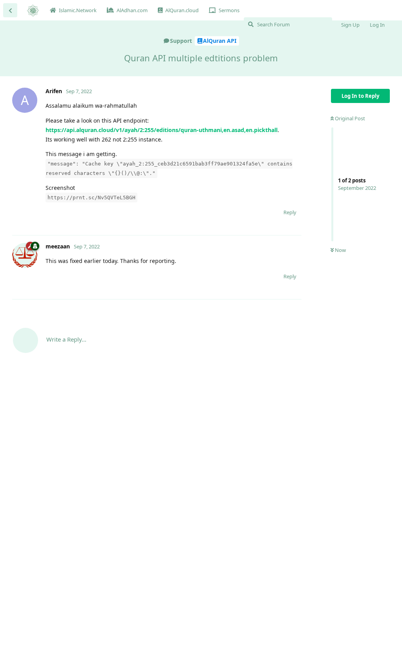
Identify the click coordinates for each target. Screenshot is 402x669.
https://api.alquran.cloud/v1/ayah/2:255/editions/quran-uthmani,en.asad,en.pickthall (162, 130)
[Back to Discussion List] (10, 10)
